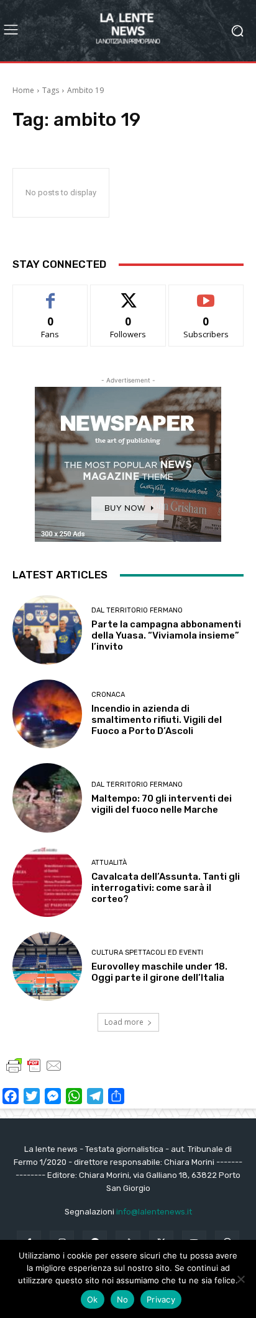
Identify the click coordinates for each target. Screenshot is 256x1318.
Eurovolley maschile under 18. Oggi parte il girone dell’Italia (159, 972)
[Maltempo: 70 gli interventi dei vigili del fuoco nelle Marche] (47, 798)
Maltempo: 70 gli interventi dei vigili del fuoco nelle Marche (161, 804)
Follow (128, 294)
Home (23, 90)
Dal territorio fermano (137, 610)
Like (50, 294)
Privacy (161, 1299)
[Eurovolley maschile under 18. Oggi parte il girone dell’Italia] (47, 966)
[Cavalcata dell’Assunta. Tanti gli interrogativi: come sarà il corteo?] (47, 882)
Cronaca (108, 694)
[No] (240, 1279)
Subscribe (206, 294)
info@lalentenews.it (154, 1211)
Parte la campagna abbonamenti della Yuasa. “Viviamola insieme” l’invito (166, 635)
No (123, 1299)
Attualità (109, 862)
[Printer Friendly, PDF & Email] (34, 1071)
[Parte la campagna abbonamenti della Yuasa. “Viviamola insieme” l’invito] (47, 630)
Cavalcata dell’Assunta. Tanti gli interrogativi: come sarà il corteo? (165, 887)
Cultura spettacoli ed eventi (147, 952)
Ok (92, 1299)
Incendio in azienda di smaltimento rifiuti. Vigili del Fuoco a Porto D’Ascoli (156, 719)
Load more (124, 1022)
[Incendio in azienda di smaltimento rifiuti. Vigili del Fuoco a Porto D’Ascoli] (47, 714)
